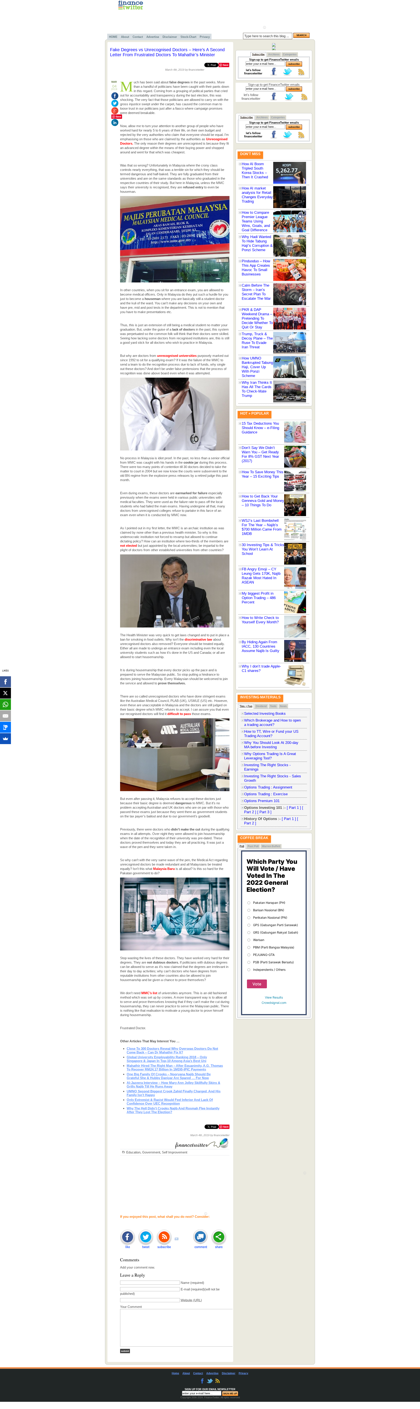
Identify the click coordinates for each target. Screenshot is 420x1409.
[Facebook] (5, 681)
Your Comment (131, 1307)
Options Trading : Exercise (266, 794)
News (283, 706)
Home (175, 1373)
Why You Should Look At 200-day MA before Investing (271, 745)
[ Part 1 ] (294, 808)
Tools (273, 706)
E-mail (185, 1289)
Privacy (205, 37)
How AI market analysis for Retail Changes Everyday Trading (257, 194)
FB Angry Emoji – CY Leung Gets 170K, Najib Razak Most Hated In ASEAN (261, 575)
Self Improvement (174, 1152)
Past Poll (253, 846)
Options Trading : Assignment (268, 787)
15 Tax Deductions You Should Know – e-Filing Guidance (260, 427)
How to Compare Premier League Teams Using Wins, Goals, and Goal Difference (256, 221)
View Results (274, 997)
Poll (242, 846)
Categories (290, 54)
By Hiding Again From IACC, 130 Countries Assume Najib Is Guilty (260, 646)
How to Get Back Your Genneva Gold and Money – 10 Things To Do (263, 500)
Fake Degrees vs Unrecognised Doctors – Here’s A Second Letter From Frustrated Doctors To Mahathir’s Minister (167, 52)
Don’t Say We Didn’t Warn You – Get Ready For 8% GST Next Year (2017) (260, 454)
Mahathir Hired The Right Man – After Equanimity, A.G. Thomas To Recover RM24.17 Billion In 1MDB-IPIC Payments (175, 1067)
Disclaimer (170, 37)
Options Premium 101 (262, 801)
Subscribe (258, 54)
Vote (256, 984)
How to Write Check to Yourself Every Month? (260, 620)
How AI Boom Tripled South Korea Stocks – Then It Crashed (255, 170)
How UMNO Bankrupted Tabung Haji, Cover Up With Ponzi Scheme (257, 367)
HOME (113, 37)
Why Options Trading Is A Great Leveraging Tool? (270, 756)
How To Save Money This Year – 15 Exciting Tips (262, 474)
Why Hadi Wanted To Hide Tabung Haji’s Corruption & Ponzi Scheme (257, 243)
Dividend (261, 706)
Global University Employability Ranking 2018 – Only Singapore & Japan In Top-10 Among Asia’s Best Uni (167, 1059)
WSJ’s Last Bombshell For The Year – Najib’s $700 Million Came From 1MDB (262, 527)
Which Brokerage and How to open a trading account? (272, 722)
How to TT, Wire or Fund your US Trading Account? (271, 733)
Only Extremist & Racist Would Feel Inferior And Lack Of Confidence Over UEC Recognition (170, 1101)
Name (185, 1283)
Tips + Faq (246, 706)
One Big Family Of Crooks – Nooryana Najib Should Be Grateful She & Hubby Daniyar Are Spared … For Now (169, 1076)
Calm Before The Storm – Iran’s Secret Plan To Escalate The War (256, 292)
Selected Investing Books (265, 714)
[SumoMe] (5, 738)
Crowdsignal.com (274, 1002)
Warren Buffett (271, 846)
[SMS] (5, 727)
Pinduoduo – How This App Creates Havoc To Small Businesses (256, 267)
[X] (5, 693)
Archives (274, 54)
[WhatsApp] (5, 704)
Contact (138, 37)
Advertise (153, 37)
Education (133, 1152)
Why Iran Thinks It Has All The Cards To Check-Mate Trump (257, 389)
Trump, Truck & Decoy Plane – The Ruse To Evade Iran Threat (257, 340)
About (125, 37)
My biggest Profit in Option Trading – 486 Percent (259, 597)
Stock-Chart (188, 37)
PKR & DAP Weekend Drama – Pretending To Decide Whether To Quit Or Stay (257, 318)
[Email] (5, 715)
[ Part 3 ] (264, 812)
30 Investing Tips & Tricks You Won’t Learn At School (263, 549)
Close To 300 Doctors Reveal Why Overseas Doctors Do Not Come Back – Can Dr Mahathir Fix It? (172, 1050)
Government (151, 1152)
